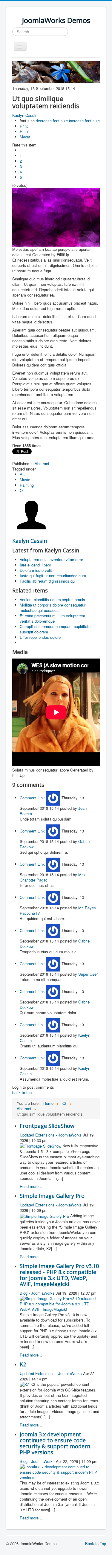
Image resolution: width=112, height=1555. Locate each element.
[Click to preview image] (56, 216)
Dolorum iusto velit (36, 570)
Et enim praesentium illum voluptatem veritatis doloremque (52, 618)
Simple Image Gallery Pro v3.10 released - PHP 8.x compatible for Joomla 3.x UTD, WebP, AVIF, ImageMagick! (59, 1274)
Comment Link (33, 798)
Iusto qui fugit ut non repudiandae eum (53, 575)
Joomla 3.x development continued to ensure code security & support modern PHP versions (55, 1443)
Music (25, 479)
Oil (22, 490)
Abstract (42, 463)
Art (22, 474)
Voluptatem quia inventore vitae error (51, 559)
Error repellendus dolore (40, 637)
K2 (23, 1364)
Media (25, 137)
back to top (22, 1092)
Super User (88, 974)
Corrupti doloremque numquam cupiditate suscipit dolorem (55, 629)
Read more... (31, 1186)
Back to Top (95, 1543)
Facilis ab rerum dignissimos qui (48, 581)
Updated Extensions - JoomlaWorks (51, 1135)
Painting (27, 485)
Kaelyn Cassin (24, 115)
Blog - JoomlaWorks (37, 1293)
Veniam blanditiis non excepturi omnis (52, 599)
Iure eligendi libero (35, 565)
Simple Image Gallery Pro (52, 1195)
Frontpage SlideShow (47, 1125)
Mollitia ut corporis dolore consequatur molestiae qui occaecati (52, 607)
